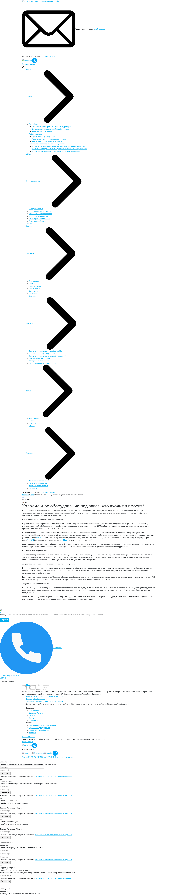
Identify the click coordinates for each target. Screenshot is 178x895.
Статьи (32, 426)
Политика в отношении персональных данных (44, 696)
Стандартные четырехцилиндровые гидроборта (51, 126)
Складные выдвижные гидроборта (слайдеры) (50, 129)
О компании (34, 281)
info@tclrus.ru (99, 29)
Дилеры (29, 226)
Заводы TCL (30, 323)
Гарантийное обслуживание (40, 211)
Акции (28, 154)
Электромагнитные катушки (40, 358)
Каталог (29, 96)
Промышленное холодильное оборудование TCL (48, 144)
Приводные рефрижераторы (43, 136)
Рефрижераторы (35, 134)
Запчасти (29, 223)
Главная (29, 69)
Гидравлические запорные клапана (43, 363)
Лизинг (32, 283)
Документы (33, 291)
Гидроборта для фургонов (39, 728)
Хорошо (4, 620)
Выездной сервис (36, 209)
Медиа (28, 391)
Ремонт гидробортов (37, 221)
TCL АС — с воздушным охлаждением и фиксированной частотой (58, 146)
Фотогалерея (34, 418)
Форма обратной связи (38, 486)
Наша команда (35, 286)
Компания (30, 253)
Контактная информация (39, 481)
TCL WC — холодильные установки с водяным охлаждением (56, 151)
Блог (32, 495)
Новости (32, 423)
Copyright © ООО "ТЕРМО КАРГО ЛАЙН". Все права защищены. (47, 757)
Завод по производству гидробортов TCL (45, 351)
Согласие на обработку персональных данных (44, 701)
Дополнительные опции (42, 131)
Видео (31, 421)
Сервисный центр (33, 181)
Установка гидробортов (38, 216)
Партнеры (33, 293)
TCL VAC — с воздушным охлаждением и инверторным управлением (59, 149)
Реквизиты (33, 488)
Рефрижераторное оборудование (42, 725)
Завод (31, 718)
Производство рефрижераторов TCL (43, 353)
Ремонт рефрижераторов (39, 219)
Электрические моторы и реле (41, 361)
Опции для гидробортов (39, 730)
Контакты (30, 453)
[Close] (1, 779)
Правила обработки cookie (36, 699)
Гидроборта (33, 124)
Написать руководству (38, 483)
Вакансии (32, 296)
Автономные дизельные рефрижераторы (49, 139)
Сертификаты (34, 288)
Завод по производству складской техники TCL (47, 356)
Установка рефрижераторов (40, 214)
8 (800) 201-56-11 (49, 56)
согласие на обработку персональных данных (53, 776)
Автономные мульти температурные (47, 141)
